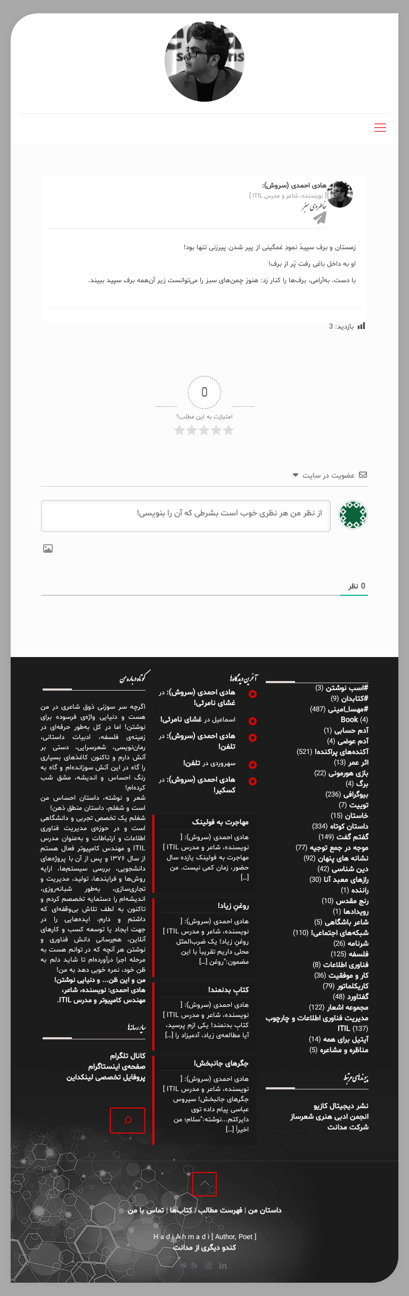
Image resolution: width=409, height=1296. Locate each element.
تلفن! (226, 747)
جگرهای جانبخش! (221, 1064)
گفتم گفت (353, 837)
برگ (362, 784)
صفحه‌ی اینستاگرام (116, 1067)
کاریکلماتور (353, 986)
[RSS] (194, 1266)
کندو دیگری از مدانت (204, 1248)
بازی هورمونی (349, 773)
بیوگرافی (356, 795)
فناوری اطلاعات (346, 965)
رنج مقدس (352, 901)
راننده (360, 890)
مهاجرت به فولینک (220, 822)
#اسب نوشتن (347, 688)
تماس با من (146, 1210)
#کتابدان (355, 699)
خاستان (357, 816)
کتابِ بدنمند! (228, 990)
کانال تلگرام (126, 1056)
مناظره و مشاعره (344, 1050)
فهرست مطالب (220, 1210)
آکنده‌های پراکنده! (342, 752)
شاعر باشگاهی (347, 922)
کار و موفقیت (349, 976)
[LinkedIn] (222, 1266)
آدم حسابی (351, 731)
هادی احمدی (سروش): (201, 692)
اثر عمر (358, 763)
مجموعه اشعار (348, 1008)
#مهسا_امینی (348, 709)
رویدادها (356, 912)
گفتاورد (358, 997)
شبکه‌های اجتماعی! (340, 933)
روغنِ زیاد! (233, 906)
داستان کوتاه (349, 827)
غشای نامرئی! (214, 703)
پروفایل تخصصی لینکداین (106, 1077)
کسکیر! (224, 790)
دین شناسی (350, 869)
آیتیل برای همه (346, 1040)
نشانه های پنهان (343, 859)
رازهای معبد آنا (346, 880)
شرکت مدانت (348, 1127)
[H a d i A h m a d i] (204, 61)
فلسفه (359, 954)
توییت (359, 805)
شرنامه (358, 944)
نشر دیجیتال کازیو (341, 1106)
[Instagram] (208, 1266)
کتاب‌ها (181, 1210)
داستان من (265, 1210)
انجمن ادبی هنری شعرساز (329, 1117)
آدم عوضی (353, 741)
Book (349, 720)
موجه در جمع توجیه (339, 848)
